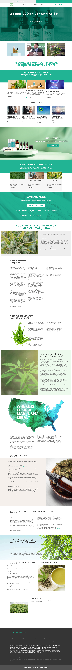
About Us (23, 4)
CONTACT (52, 1)
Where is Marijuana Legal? (20, 466)
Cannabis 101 (42, 4)
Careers (20, 632)
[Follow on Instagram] (58, 4)
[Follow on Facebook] (54, 4)
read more (9, 122)
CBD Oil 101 (36, 4)
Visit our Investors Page (36, 205)
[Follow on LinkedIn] (59, 4)
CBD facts (33, 299)
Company (15, 632)
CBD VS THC (54, 180)
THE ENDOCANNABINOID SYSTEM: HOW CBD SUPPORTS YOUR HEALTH (54, 91)
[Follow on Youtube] (61, 4)
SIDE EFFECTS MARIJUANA (36, 180)
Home (11, 632)
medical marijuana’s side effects (19, 591)
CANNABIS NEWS (43, 1)
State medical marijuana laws (14, 433)
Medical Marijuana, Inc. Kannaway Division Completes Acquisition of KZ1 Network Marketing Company (13, 118)
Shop (28, 4)
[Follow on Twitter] (56, 4)
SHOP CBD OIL (53, 145)
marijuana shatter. (59, 528)
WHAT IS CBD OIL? (11, 90)
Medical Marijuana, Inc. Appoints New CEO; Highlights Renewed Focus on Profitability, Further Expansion (28, 118)
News (31, 4)
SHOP (48, 1)
